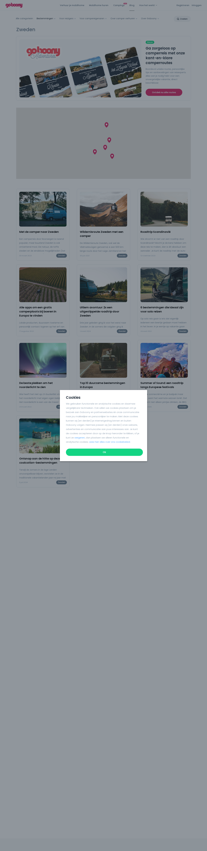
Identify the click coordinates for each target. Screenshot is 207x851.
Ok (104, 452)
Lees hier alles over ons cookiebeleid (109, 441)
